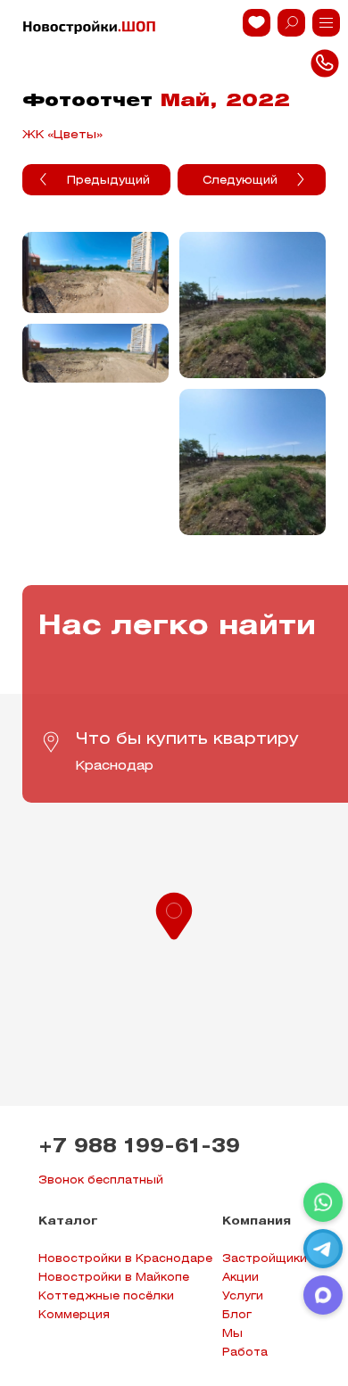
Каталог (68, 1221)
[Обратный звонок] (326, 23)
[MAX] (323, 1295)
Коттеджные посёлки (106, 1296)
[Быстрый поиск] (291, 23)
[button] (174, 914)
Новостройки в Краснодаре (125, 1259)
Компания (256, 1221)
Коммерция (74, 1315)
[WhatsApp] (323, 1202)
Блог (237, 1315)
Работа (245, 1352)
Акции (240, 1278)
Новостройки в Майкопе (113, 1278)
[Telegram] (323, 1248)
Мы (232, 1334)
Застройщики (264, 1259)
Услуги (242, 1296)
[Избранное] (256, 23)
